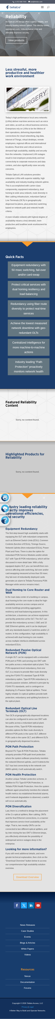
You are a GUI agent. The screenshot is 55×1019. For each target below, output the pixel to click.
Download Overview (27, 877)
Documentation (27, 982)
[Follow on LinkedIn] (31, 905)
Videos (27, 954)
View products (16, 40)
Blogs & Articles (27, 943)
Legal (31, 1007)
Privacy (25, 1007)
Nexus (27, 976)
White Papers (27, 949)
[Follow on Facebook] (17, 905)
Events (27, 937)
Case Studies (27, 931)
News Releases (27, 925)
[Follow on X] (24, 905)
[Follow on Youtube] (38, 905)
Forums (27, 988)
